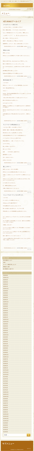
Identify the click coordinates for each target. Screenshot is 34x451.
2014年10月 (5, 420)
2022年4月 (5, 328)
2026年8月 (5, 275)
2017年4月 (5, 385)
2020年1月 (5, 350)
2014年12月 (5, 418)
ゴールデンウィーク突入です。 (11, 24)
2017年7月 (5, 378)
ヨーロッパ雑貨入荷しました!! (9, 264)
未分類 (18, 46)
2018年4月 (5, 361)
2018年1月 (5, 367)
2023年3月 (5, 312)
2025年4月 (5, 279)
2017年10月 (5, 374)
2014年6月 (5, 425)
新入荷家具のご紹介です (8, 268)
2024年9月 (5, 290)
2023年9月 (5, 304)
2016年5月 (5, 407)
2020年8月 (5, 348)
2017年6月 (5, 381)
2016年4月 (5, 409)
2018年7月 (5, 359)
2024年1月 (5, 299)
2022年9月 (5, 323)
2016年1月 (5, 412)
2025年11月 (5, 277)
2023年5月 (5, 310)
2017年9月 (5, 376)
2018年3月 (5, 363)
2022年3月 (5, 330)
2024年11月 (5, 288)
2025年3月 (5, 282)
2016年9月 (5, 398)
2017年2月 (5, 387)
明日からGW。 (7, 50)
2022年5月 (5, 326)
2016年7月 (5, 403)
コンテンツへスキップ (5, 15)
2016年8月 (5, 401)
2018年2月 (5, 365)
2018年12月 (5, 354)
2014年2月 (5, 429)
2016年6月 (5, 405)
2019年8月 (5, 352)
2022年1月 (5, 332)
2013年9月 (5, 431)
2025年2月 (5, 284)
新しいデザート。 (7, 166)
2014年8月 (5, 423)
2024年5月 (5, 297)
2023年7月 (5, 308)
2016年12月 (5, 392)
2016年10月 (5, 396)
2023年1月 (5, 317)
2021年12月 (5, 334)
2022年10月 (5, 321)
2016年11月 (5, 394)
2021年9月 (5, 337)
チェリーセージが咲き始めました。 (12, 124)
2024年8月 (5, 293)
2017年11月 (5, 372)
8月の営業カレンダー (7, 260)
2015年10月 (5, 416)
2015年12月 (5, 414)
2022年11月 (5, 319)
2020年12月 (5, 345)
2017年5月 (5, 383)
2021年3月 (5, 341)
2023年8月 (5, 306)
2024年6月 (5, 295)
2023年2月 (5, 315)
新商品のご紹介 (6, 266)
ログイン (29, 448)
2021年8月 (5, 339)
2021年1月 (5, 343)
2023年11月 (5, 301)
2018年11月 (5, 356)
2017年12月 (5, 370)
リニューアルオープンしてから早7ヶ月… (13, 195)
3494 (4, 262)
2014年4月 (5, 427)
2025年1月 (5, 286)
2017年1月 (5, 389)
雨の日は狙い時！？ (8, 80)
